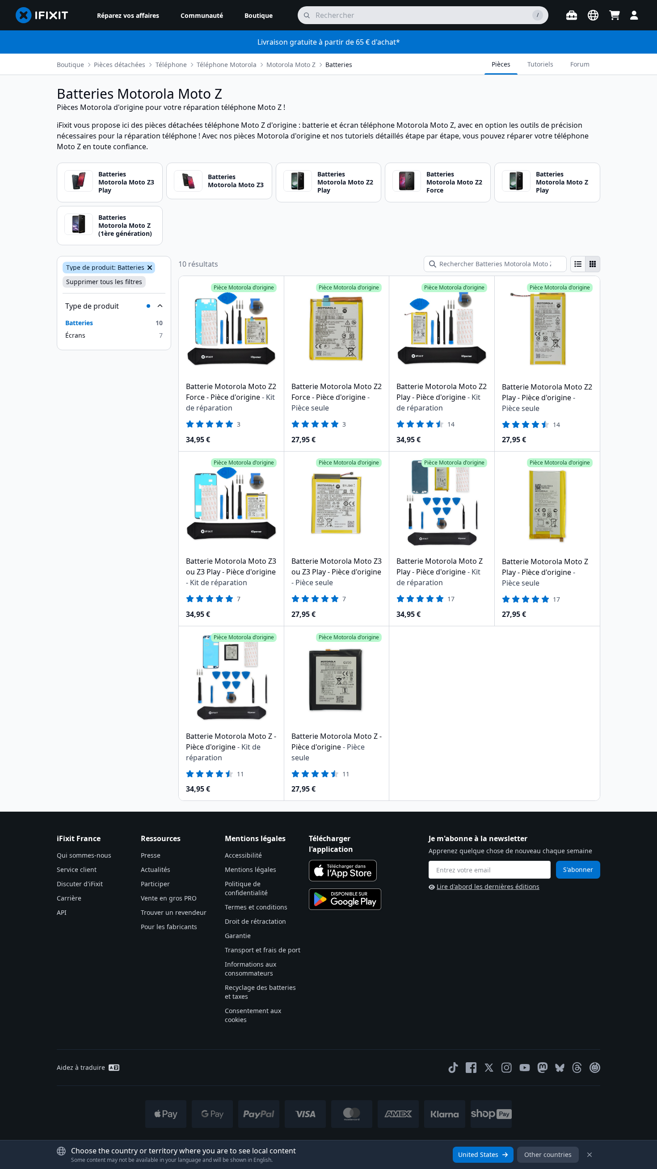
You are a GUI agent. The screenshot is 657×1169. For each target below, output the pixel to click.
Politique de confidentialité (246, 888)
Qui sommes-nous (84, 855)
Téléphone (171, 64)
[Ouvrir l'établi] (572, 15)
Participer (155, 884)
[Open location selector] (593, 15)
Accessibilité (243, 855)
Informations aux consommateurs (250, 968)
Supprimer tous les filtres (104, 281)
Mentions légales (250, 869)
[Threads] (577, 1067)
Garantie (238, 935)
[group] (585, 264)
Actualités (155, 869)
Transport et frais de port (262, 950)
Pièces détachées (119, 64)
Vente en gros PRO (169, 898)
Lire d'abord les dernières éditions (488, 886)
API (62, 912)
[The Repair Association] (595, 1067)
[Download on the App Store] (343, 870)
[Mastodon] (542, 1067)
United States (478, 1154)
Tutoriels (540, 64)
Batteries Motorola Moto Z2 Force (454, 182)
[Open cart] (614, 15)
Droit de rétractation (255, 921)
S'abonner (578, 869)
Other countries (548, 1154)
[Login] (634, 15)
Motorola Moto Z (291, 64)
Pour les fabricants (169, 926)
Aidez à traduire (81, 1067)
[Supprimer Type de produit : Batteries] (149, 267)
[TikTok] (453, 1067)
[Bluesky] (559, 1068)
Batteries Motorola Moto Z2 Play (345, 182)
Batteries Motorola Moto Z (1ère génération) (125, 225)
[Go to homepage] (46, 15)
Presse (150, 855)
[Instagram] (506, 1067)
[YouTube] (524, 1067)
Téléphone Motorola (227, 64)
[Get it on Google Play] (345, 899)
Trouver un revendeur (173, 912)
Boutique (70, 64)
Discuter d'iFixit (80, 884)
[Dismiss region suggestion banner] (589, 1154)
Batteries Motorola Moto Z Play (562, 182)
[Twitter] (489, 1067)
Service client (77, 869)
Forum (580, 64)
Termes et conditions (256, 907)
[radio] (577, 264)
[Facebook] (471, 1067)
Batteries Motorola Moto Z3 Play (126, 182)
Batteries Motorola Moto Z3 (236, 180)
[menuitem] (128, 15)
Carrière (69, 898)
